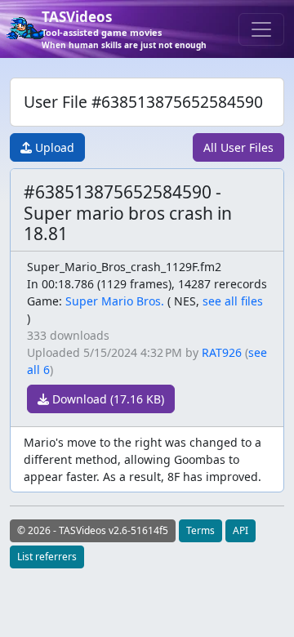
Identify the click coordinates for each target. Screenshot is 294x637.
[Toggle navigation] (261, 29)
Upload (53, 147)
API (240, 530)
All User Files (238, 147)
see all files (233, 301)
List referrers (47, 557)
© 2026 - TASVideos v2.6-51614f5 (92, 530)
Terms (200, 530)
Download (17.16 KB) (106, 399)
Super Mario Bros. (114, 301)
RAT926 (222, 352)
